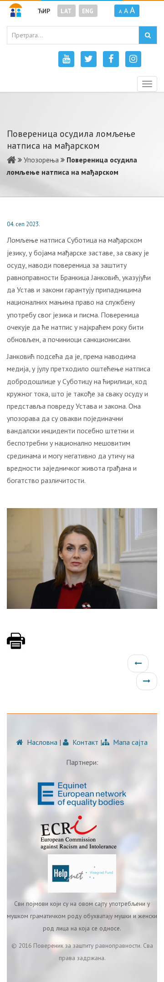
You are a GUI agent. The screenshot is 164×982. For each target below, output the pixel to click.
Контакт (84, 742)
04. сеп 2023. (23, 224)
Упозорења (41, 159)
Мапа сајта (129, 742)
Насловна (41, 742)
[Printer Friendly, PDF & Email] (16, 645)
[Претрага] (148, 35)
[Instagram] (133, 59)
